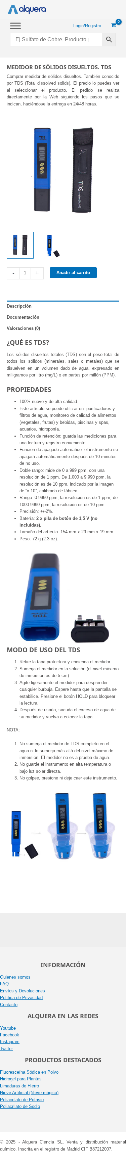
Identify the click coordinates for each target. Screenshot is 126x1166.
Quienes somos (15, 977)
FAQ (4, 983)
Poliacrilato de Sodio (20, 1106)
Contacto (8, 1004)
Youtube (8, 1028)
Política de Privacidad (21, 997)
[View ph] (20, 245)
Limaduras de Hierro (19, 1085)
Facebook (9, 1034)
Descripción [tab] (19, 306)
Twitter (6, 1048)
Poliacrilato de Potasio (22, 1099)
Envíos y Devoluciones (22, 990)
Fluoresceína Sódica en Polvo (29, 1072)
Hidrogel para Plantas (21, 1078)
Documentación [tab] (23, 317)
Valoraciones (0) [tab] (23, 328)
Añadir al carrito (73, 272)
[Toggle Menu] (15, 26)
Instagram (9, 1041)
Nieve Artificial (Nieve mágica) (29, 1092)
